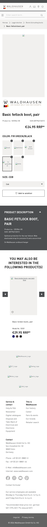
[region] (23, 65)
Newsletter (10, 411)
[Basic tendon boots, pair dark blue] (23, 295)
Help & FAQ (11, 408)
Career (29, 411)
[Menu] (2, 15)
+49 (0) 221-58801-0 (20, 458)
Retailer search (32, 422)
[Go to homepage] (12, 7)
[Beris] (34, 378)
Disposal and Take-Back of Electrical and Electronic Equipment (12, 424)
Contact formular (13, 485)
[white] (18, 164)
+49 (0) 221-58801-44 (19, 461)
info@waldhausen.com (21, 467)
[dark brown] (29, 147)
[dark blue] (18, 147)
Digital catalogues (13, 415)
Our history (30, 408)
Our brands (30, 418)
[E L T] (13, 368)
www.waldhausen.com (23, 471)
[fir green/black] (7, 164)
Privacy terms (28, 517)
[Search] (42, 15)
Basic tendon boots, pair (22, 321)
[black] (7, 147)
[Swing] (34, 368)
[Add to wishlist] (12, 312)
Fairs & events (32, 415)
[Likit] (23, 389)
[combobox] (22, 15)
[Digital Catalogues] (34, 7)
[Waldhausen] (21, 103)
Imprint (16, 517)
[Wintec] (13, 378)
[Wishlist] (42, 6)
